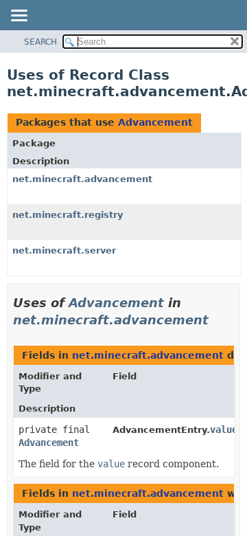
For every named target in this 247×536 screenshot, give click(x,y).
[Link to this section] (218, 320)
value (223, 429)
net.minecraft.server (64, 250)
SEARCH (40, 42)
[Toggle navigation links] (18, 16)
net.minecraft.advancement (82, 179)
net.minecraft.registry (67, 215)
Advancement (155, 122)
